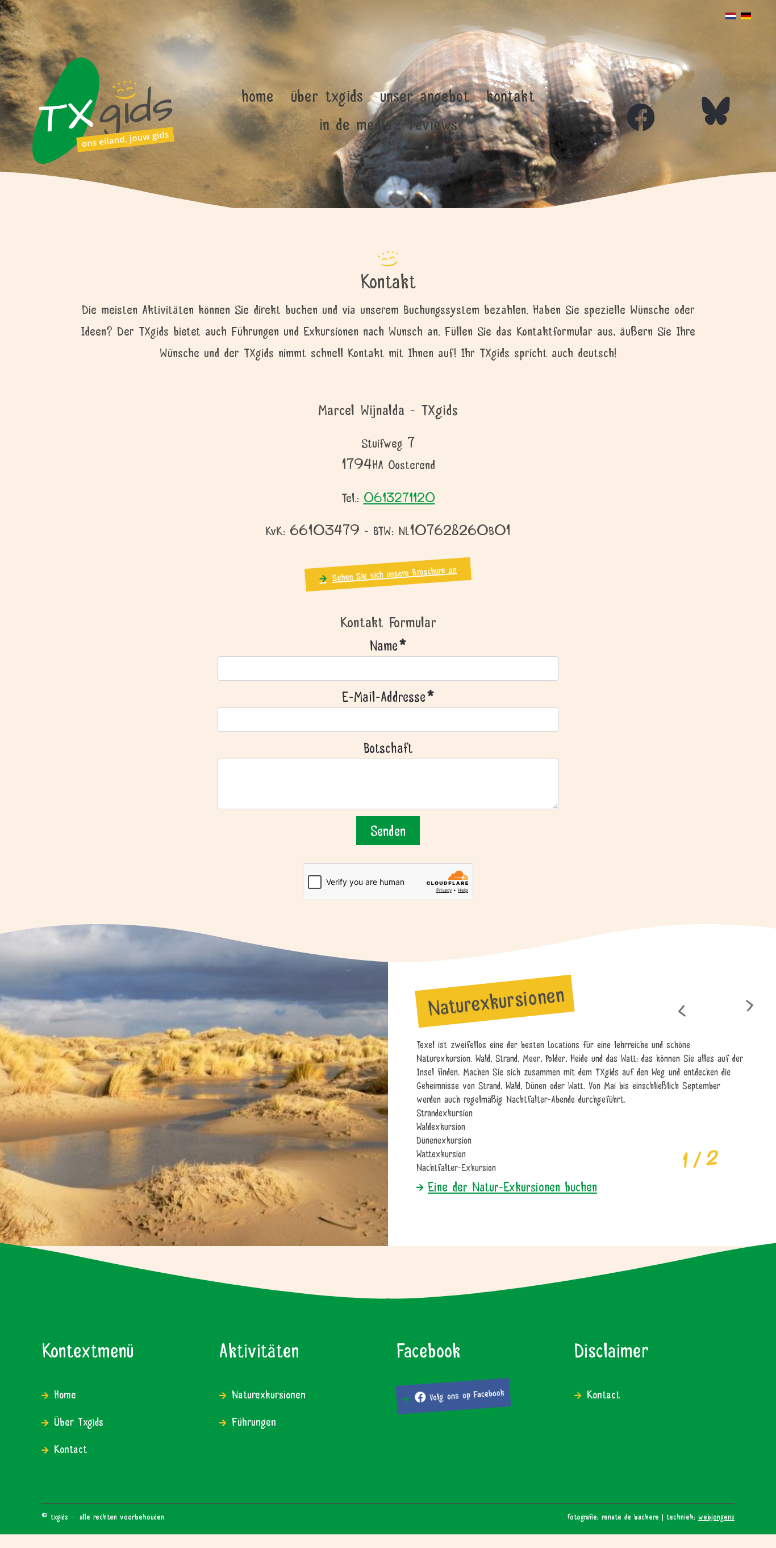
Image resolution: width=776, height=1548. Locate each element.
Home (65, 1393)
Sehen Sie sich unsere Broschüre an (394, 572)
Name (388, 644)
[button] (681, 1011)
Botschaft (388, 746)
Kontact (70, 1447)
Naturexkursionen (269, 1393)
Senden (388, 829)
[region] (388, 1084)
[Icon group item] (629, 106)
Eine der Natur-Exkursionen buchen (512, 1185)
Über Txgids (78, 1420)
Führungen (254, 1420)
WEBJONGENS (716, 1515)
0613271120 (399, 497)
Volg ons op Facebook (464, 1394)
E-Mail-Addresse (388, 695)
